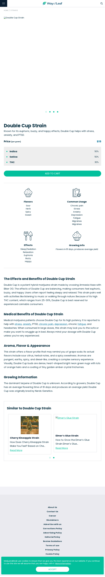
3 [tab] (53, 111)
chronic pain (46, 324)
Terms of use (52, 545)
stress (18, 324)
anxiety (27, 324)
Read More (16, 450)
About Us (52, 507)
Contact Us (52, 511)
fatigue (82, 324)
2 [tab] (50, 111)
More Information (63, 563)
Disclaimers (52, 520)
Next (103, 65)
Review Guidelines (52, 541)
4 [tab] (57, 111)
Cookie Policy (52, 554)
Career (52, 516)
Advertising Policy (52, 532)
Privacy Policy (52, 549)
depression (60, 324)
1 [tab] (46, 111)
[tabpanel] (52, 18)
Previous (2, 65)
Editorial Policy (52, 537)
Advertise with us (52, 524)
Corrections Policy (52, 528)
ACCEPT (52, 569)
